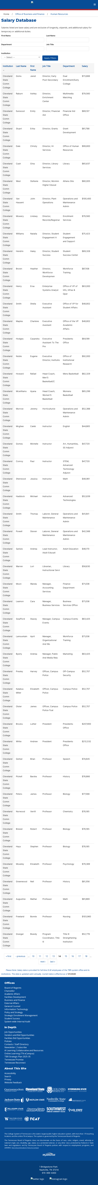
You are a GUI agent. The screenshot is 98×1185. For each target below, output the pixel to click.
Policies (8, 1041)
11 (40, 956)
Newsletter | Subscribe (15, 1047)
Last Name (50, 36)
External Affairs (11, 1003)
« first (8, 956)
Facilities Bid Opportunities (17, 1038)
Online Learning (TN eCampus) (19, 1053)
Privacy (7, 1079)
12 (47, 956)
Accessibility (10, 1073)
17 (79, 956)
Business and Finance (14, 1000)
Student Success (12, 1018)
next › (43, 961)
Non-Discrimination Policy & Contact (25, 1148)
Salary (85, 66)
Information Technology (16, 1009)
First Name (6, 36)
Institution (5, 53)
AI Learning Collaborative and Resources (23, 1050)
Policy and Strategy (13, 1012)
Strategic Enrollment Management (21, 1015)
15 (66, 956)
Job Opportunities (13, 1032)
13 (53, 956)
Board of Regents (12, 987)
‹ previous (20, 956)
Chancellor (9, 990)
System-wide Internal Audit (17, 1021)
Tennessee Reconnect (15, 1062)
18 (86, 956)
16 (72, 956)
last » (52, 961)
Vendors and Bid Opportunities (19, 1035)
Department (6, 44)
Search (7, 1076)
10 (33, 956)
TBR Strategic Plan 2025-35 (17, 1056)
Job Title (50, 44)
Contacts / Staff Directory (16, 1044)
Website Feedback (13, 1082)
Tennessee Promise (13, 1059)
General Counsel (12, 1006)
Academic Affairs (12, 994)
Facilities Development (15, 997)
